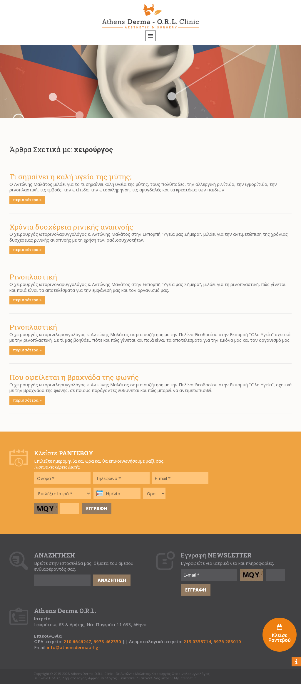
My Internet (183, 678)
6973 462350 (107, 641)
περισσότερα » (27, 199)
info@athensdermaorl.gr (73, 647)
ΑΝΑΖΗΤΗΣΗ (112, 580)
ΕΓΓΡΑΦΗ (96, 508)
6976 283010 (227, 641)
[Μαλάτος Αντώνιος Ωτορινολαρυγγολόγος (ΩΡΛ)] (279, 635)
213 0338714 (197, 641)
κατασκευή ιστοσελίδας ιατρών (146, 678)
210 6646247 (77, 641)
